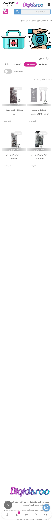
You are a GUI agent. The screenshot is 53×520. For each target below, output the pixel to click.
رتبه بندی (17, 64)
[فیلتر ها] (8, 505)
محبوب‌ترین (30, 64)
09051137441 (9, 3)
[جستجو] (17, 11)
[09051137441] (17, 3)
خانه (50, 20)
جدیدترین (43, 64)
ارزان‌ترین (6, 64)
